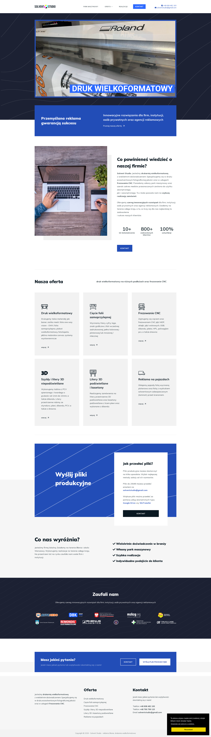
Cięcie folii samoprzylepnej (95, 702)
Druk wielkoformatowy (94, 698)
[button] (114, 126)
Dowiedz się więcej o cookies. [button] (182, 724)
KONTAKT (139, 6)
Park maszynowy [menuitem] (90, 7)
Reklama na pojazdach (93, 717)
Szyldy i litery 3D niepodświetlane (98, 709)
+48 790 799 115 (147, 709)
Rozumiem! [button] (188, 729)
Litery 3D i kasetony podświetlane (98, 713)
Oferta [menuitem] (108, 7)
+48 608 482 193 (169, 5)
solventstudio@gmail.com (166, 8)
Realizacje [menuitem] (123, 7)
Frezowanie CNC (91, 706)
